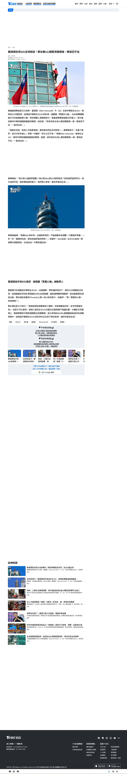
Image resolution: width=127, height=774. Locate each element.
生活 (86, 3)
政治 (90, 3)
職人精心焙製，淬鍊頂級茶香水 (46, 333)
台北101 (18, 322)
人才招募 (103, 752)
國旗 (10, 322)
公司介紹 (103, 747)
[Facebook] (99, 738)
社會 (105, 3)
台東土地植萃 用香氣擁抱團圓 (46, 331)
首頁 (76, 3)
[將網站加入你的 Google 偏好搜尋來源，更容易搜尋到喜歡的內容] (46, 372)
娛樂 (95, 3)
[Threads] (107, 738)
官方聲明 (113, 755)
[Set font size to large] (117, 772)
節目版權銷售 (115, 747)
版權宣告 (89, 755)
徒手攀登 (54, 322)
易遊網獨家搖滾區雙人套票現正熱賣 (46, 344)
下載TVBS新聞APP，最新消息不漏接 (46, 366)
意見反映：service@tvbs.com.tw (16, 747)
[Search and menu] (117, 4)
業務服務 (113, 752)
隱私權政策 (89, 747)
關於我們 (75, 747)
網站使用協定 (90, 752)
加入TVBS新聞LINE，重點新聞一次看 (46, 369)
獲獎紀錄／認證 (116, 758)
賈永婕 (26, 322)
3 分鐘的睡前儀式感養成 (46, 335)
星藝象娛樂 (103, 758)
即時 (81, 3)
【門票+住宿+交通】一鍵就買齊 (46, 346)
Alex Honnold (43, 322)
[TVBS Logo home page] (15, 3)
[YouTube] (115, 738)
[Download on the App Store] (100, 766)
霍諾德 (62, 322)
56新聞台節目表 (77, 750)
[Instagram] (111, 738)
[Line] (103, 738)
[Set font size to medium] (113, 772)
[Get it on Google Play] (114, 766)
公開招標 (113, 750)
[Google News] (119, 738)
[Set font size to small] (109, 772)
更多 (111, 3)
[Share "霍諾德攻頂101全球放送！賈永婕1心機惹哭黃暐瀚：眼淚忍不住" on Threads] (14, 772)
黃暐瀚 (33, 322)
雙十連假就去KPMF (46, 342)
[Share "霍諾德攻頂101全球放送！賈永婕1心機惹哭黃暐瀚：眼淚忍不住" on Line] (10, 772)
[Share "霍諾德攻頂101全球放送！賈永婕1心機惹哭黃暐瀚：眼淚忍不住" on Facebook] (18, 772)
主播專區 (103, 755)
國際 (100, 3)
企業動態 (103, 750)
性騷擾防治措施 (91, 750)
